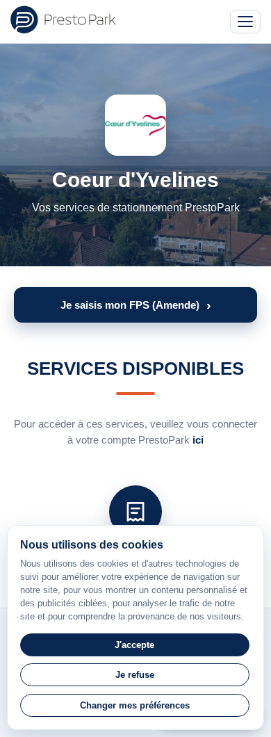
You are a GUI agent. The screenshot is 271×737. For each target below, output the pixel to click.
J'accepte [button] (134, 645)
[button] (135, 305)
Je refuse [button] (134, 675)
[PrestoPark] (63, 19)
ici (198, 440)
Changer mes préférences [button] (135, 705)
